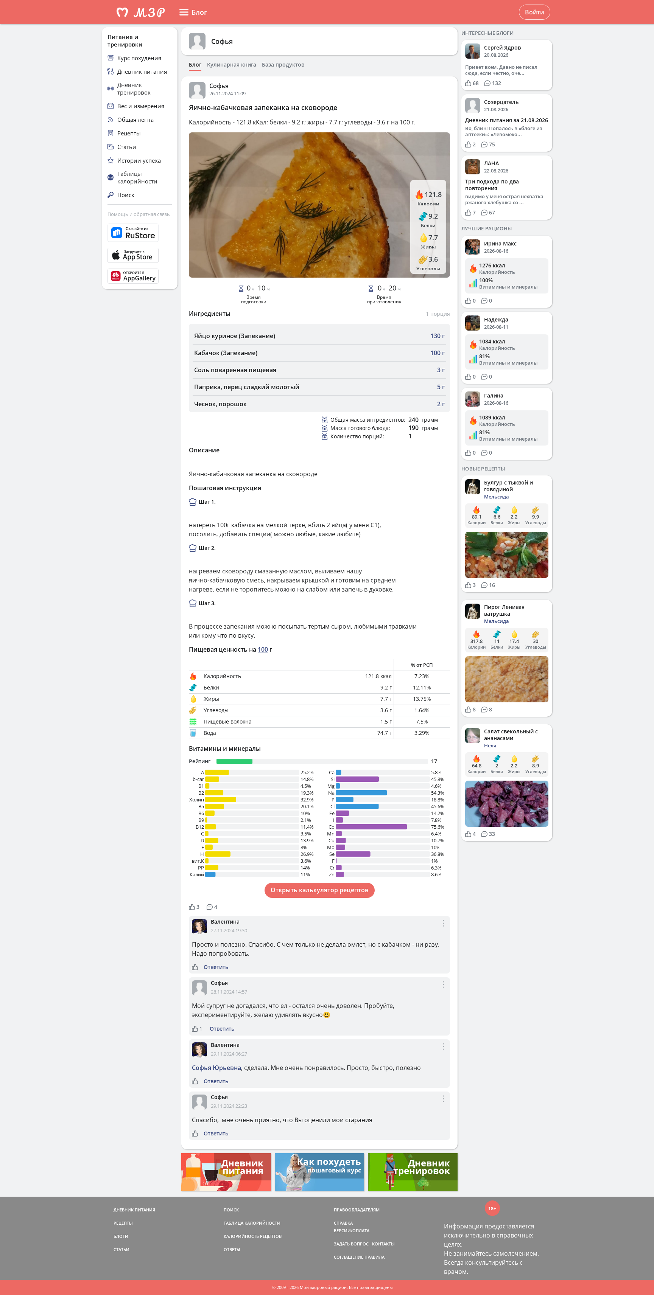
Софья (222, 41)
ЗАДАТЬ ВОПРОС (351, 1244)
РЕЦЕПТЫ (123, 1223)
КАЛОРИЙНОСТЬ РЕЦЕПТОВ (253, 1236)
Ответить (216, 967)
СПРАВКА (343, 1223)
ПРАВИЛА (374, 1257)
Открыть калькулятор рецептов (320, 890)
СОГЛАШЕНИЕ (348, 1257)
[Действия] (443, 929)
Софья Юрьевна (216, 1068)
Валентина (225, 921)
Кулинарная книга (231, 64)
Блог (195, 64)
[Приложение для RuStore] (139, 233)
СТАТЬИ (121, 1249)
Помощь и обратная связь (138, 214)
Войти (534, 12)
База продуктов (283, 64)
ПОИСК (231, 1210)
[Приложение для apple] (139, 255)
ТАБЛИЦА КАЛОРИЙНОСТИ (252, 1223)
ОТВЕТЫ (232, 1249)
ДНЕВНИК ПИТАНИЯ (134, 1210)
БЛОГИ (121, 1236)
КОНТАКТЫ (383, 1244)
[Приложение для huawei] (139, 276)
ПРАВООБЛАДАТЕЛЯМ (357, 1210)
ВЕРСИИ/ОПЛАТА (351, 1230)
